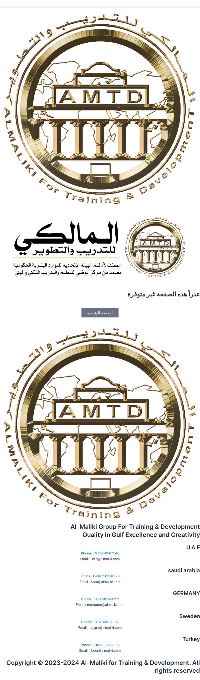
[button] (100, 7)
